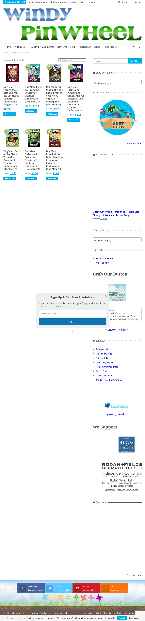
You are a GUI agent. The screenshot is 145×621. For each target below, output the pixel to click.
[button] (72, 297)
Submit (73, 321)
